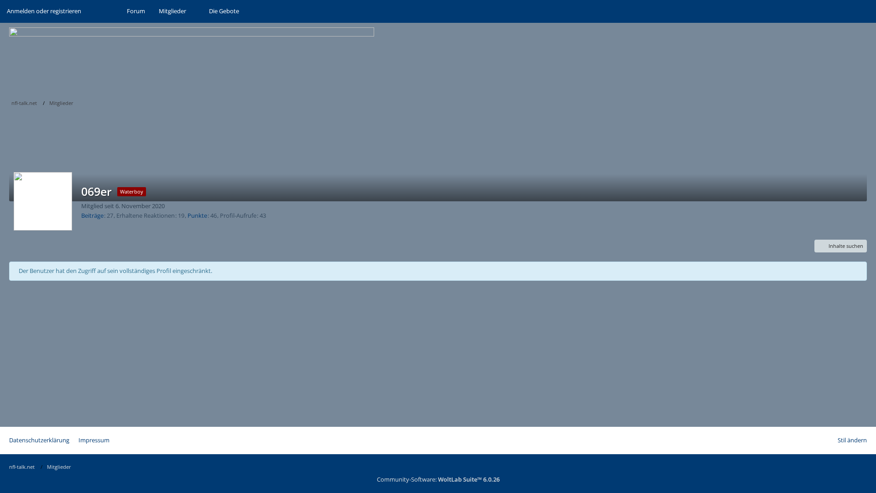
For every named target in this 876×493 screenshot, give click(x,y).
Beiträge (92, 215)
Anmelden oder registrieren (44, 11)
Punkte (197, 215)
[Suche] (104, 11)
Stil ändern (852, 440)
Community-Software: (438, 479)
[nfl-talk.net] (438, 59)
